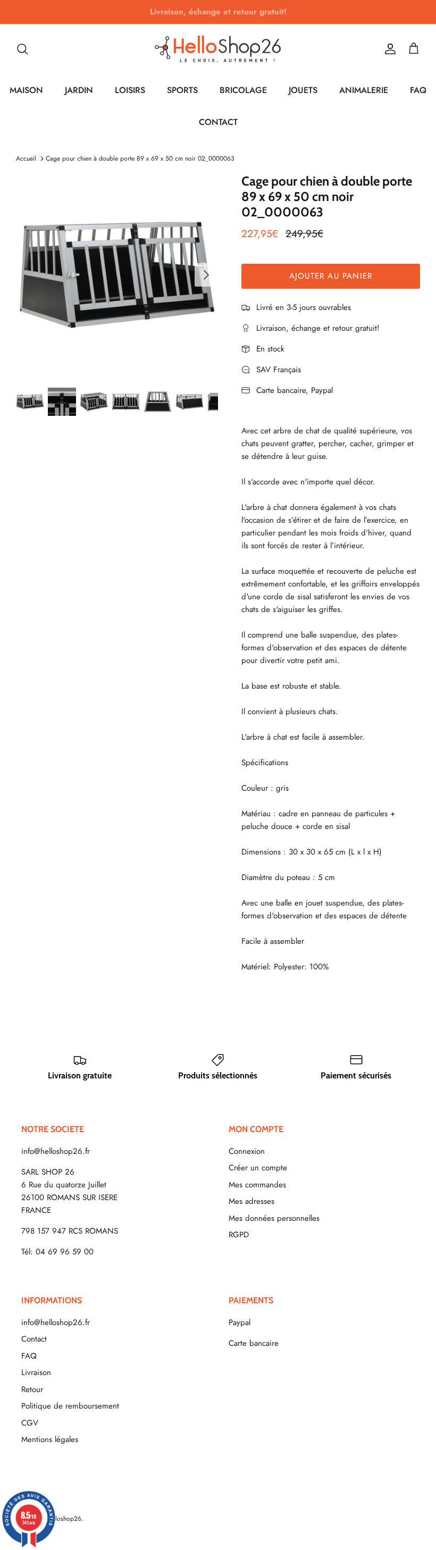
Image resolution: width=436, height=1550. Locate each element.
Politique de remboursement (70, 1406)
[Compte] (388, 49)
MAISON (26, 90)
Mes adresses (251, 1201)
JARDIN (79, 90)
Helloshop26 (63, 1518)
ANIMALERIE (363, 90)
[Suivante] (206, 275)
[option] (117, 275)
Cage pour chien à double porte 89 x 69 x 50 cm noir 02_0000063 (140, 158)
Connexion (247, 1151)
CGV (29, 1423)
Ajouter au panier (330, 276)
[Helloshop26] (218, 49)
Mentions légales (49, 1439)
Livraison (36, 1372)
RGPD (239, 1235)
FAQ (418, 90)
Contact (34, 1339)
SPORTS (182, 90)
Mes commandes (257, 1185)
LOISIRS (130, 90)
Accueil (26, 158)
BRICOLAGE (243, 90)
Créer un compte (258, 1168)
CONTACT (218, 122)
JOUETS (303, 90)
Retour (32, 1389)
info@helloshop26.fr (55, 1151)
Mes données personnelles (274, 1218)
